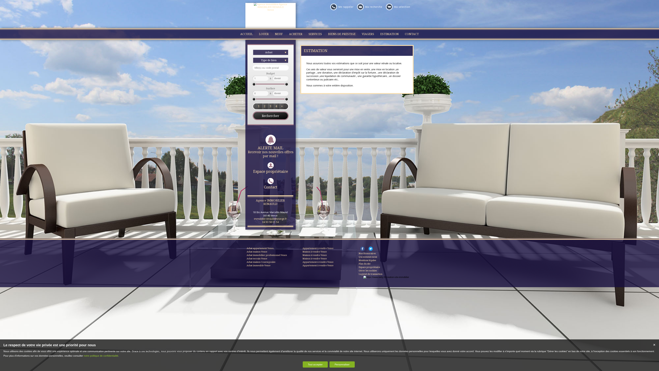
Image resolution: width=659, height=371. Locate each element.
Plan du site (365, 263)
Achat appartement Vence (260, 248)
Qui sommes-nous (368, 257)
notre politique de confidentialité (101, 355)
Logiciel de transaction (370, 274)
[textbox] (271, 67)
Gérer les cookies (368, 270)
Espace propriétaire (270, 171)
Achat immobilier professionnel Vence (267, 255)
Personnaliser (342, 364)
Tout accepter (315, 364)
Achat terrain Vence (257, 258)
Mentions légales (367, 260)
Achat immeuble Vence (258, 265)
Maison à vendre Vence (315, 251)
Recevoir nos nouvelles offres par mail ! (270, 152)
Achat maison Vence (257, 251)
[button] (259, 106)
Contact (270, 187)
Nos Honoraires (367, 253)
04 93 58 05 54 (270, 222)
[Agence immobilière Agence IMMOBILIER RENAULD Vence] (270, 9)
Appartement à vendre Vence (318, 248)
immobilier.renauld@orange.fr (270, 218)
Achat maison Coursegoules (261, 262)
